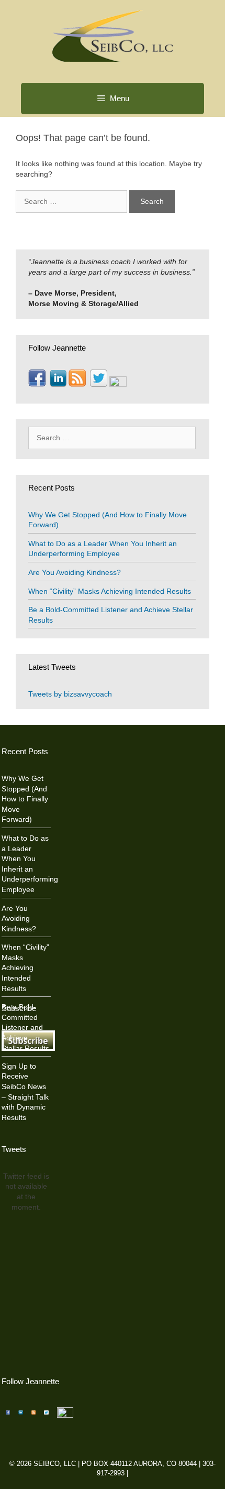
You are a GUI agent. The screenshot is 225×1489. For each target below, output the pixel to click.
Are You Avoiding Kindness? (74, 572)
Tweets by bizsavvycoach (70, 694)
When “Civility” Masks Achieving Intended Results (109, 591)
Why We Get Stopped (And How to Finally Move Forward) (25, 798)
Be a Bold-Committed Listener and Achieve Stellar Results (25, 1027)
